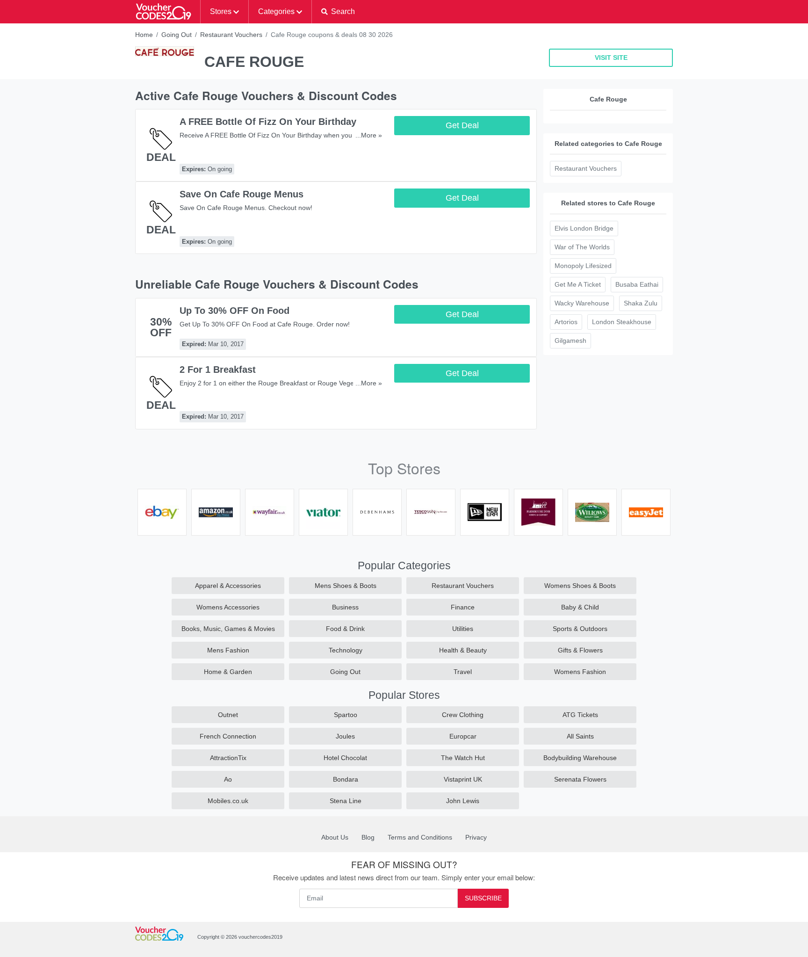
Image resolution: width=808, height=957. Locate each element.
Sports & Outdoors (580, 628)
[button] (337, 11)
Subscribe (483, 898)
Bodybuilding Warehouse (580, 757)
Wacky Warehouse (582, 303)
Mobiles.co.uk (228, 801)
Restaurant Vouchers (231, 34)
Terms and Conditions (420, 837)
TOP (788, 947)
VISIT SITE (611, 57)
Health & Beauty (463, 650)
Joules (345, 736)
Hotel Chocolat (345, 757)
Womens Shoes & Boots (580, 585)
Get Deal (462, 125)
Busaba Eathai (636, 284)
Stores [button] (220, 11)
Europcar (462, 736)
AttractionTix (228, 757)
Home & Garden (228, 671)
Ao (228, 779)
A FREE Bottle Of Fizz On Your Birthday (268, 121)
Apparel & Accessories (228, 585)
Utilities (462, 628)
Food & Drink (345, 628)
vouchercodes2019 (260, 937)
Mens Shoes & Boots (345, 585)
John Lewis (462, 801)
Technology (345, 650)
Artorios (566, 322)
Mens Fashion (228, 650)
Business (345, 607)
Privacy (476, 837)
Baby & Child (580, 607)
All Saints (580, 736)
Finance (463, 607)
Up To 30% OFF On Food (234, 310)
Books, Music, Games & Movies (228, 628)
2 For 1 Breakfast (218, 369)
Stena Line (345, 801)
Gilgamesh (570, 340)
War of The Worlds (582, 247)
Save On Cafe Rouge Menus (241, 194)
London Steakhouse (621, 322)
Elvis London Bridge (584, 228)
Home (144, 34)
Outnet (228, 714)
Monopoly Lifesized (583, 265)
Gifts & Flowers (580, 650)
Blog (368, 837)
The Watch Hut (463, 757)
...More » (368, 135)
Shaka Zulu (640, 303)
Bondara (345, 779)
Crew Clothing (462, 714)
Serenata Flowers (580, 779)
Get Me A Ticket (578, 284)
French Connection (228, 736)
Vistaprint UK (463, 779)
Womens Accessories (228, 607)
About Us (334, 837)
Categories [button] (276, 11)
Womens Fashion (580, 671)
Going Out (176, 34)
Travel (463, 671)
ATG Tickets (580, 714)
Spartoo (345, 714)
